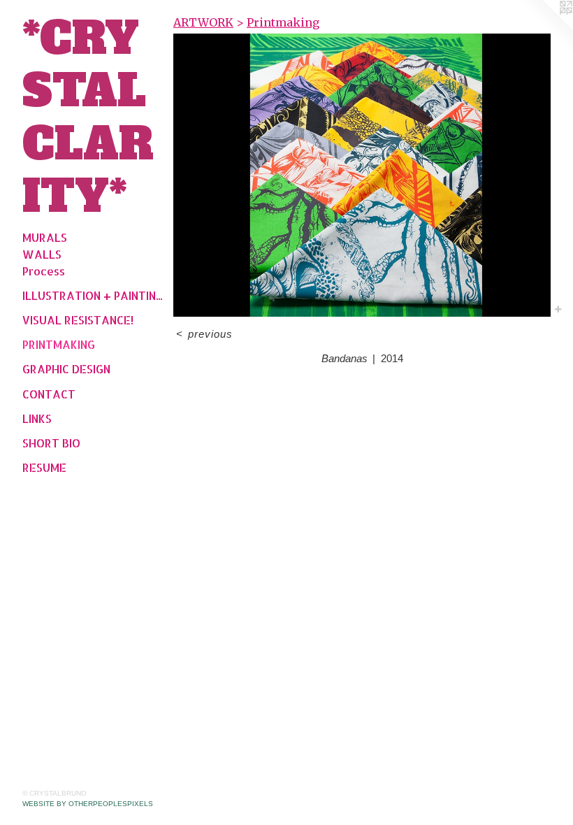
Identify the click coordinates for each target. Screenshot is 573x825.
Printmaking (58, 344)
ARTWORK (203, 22)
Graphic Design (66, 368)
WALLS (41, 254)
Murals (44, 237)
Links (37, 418)
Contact (48, 394)
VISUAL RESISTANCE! (77, 320)
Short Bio (51, 443)
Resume (44, 467)
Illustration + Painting (92, 295)
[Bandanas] (362, 175)
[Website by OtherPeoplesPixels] (545, 28)
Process (43, 271)
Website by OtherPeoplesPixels (87, 804)
